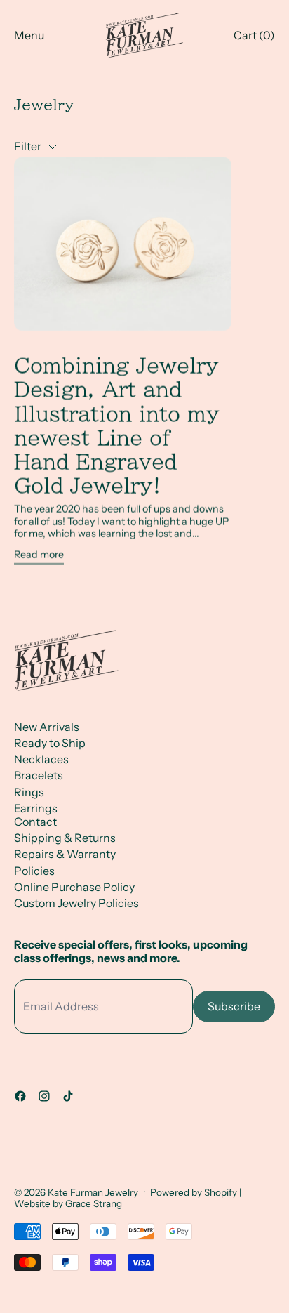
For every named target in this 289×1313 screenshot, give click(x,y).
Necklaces (41, 759)
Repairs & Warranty (65, 854)
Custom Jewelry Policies (76, 903)
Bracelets (38, 775)
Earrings (36, 808)
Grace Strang (93, 1203)
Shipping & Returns (65, 838)
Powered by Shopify (193, 1192)
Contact (35, 821)
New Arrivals (46, 727)
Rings (29, 792)
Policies (34, 871)
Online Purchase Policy (74, 887)
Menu (29, 35)
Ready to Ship (50, 743)
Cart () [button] (254, 35)
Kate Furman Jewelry (93, 1192)
